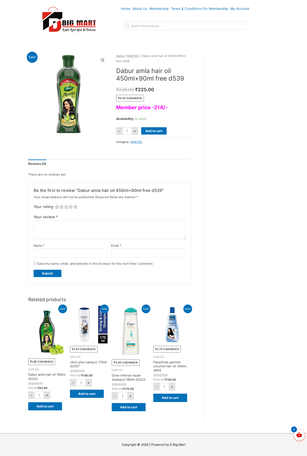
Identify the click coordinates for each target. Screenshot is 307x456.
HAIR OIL (133, 56)
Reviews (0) (37, 164)
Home (125, 8)
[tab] (37, 163)
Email (116, 246)
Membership (159, 8)
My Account (239, 8)
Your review (46, 217)
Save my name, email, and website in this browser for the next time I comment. (95, 264)
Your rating (43, 206)
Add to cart (153, 131)
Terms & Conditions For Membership (199, 8)
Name (39, 246)
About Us (139, 8)
